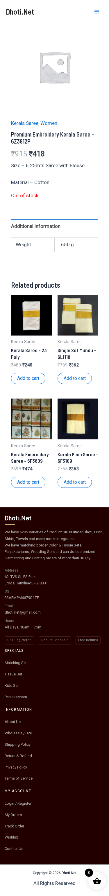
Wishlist (11, 837)
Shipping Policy (18, 744)
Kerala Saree (24, 123)
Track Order (14, 826)
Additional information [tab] (35, 226)
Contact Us (14, 848)
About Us (13, 721)
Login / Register (18, 803)
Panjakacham (16, 697)
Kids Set (12, 685)
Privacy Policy (16, 767)
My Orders (13, 815)
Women (48, 123)
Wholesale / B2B (18, 733)
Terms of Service (19, 778)
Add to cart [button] (28, 378)
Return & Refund (18, 756)
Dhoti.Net (20, 11)
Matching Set (16, 663)
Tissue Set (13, 674)
